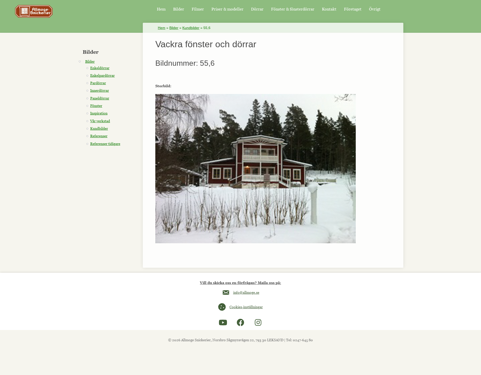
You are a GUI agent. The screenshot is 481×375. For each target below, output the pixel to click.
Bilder (173, 28)
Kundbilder (190, 28)
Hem (161, 28)
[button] (222, 322)
